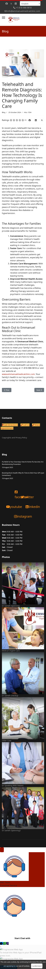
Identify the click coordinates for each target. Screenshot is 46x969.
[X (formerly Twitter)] (42, 120)
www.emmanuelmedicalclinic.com (18, 374)
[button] (1, 943)
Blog (3, 112)
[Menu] (3, 17)
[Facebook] (6, 3)
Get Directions (10, 424)
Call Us (26, 424)
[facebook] (14, 489)
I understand (37, 966)
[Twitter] (11, 3)
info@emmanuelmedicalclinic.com (23, 11)
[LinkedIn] (36, 120)
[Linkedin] (16, 3)
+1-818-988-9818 (24, 7)
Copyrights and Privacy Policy (14, 437)
